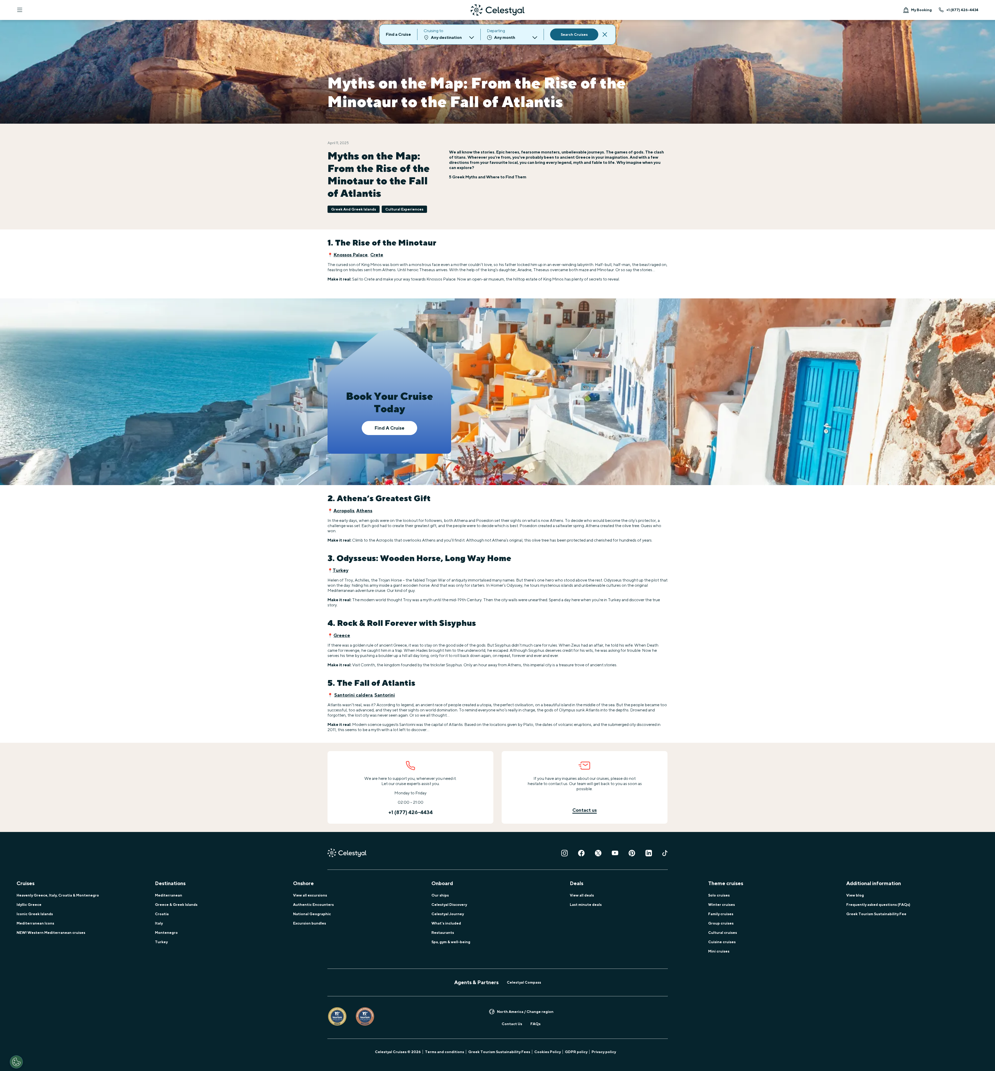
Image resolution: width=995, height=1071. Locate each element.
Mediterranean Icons (35, 923)
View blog (855, 895)
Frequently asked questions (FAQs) (878, 904)
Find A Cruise (389, 428)
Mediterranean (168, 895)
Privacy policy (604, 1052)
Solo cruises (719, 895)
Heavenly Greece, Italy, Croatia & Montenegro (58, 895)
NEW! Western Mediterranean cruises (51, 932)
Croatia (162, 914)
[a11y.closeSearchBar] (604, 34)
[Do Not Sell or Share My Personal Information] (16, 1061)
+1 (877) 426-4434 (962, 10)
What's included (446, 923)
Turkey (161, 942)
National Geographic (312, 914)
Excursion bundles (309, 923)
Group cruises (721, 923)
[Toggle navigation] (20, 10)
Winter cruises (721, 904)
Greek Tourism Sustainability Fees (499, 1052)
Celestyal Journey (447, 914)
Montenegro (166, 932)
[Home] (497, 10)
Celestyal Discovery (449, 904)
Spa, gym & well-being (450, 942)
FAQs (535, 1024)
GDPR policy (576, 1052)
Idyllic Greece (29, 904)
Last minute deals (586, 904)
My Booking (921, 10)
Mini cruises (718, 951)
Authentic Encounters (313, 904)
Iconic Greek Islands (35, 914)
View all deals (582, 895)
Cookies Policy (547, 1052)
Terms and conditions (444, 1052)
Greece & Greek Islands (176, 904)
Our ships (440, 895)
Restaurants (442, 932)
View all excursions (310, 895)
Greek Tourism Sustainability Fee (876, 914)
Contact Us (512, 1024)
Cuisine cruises (722, 942)
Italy (159, 923)
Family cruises (720, 914)
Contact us (584, 810)
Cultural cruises (722, 932)
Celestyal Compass (524, 982)
